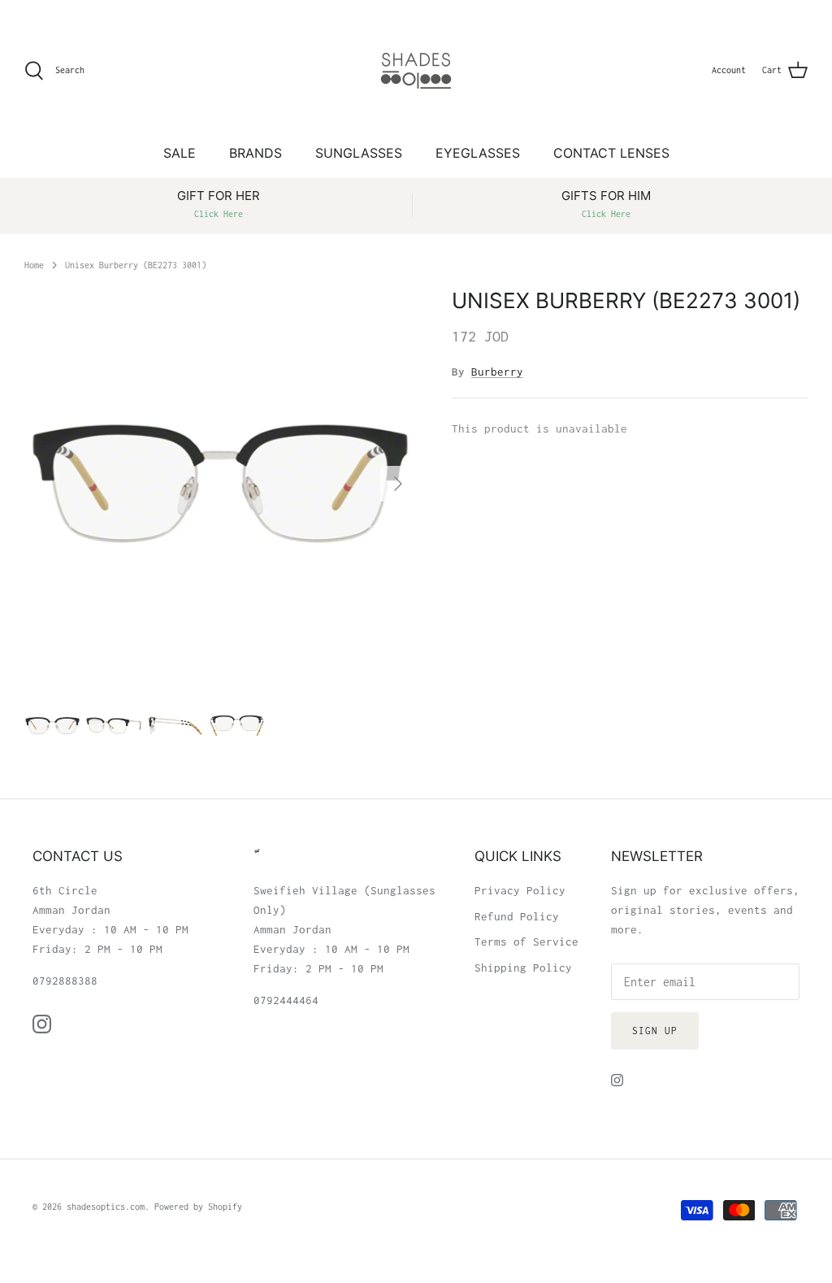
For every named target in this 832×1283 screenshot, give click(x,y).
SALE (179, 153)
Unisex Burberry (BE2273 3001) (135, 264)
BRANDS (255, 153)
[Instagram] (41, 1024)
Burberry (497, 371)
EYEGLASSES (478, 153)
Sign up (655, 1030)
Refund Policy (516, 916)
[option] (220, 484)
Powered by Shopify (198, 1206)
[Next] (398, 484)
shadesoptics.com (106, 1206)
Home (34, 264)
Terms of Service (526, 941)
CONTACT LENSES (611, 153)
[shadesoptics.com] (416, 70)
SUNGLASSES (358, 153)
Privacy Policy (520, 890)
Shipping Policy (523, 967)
